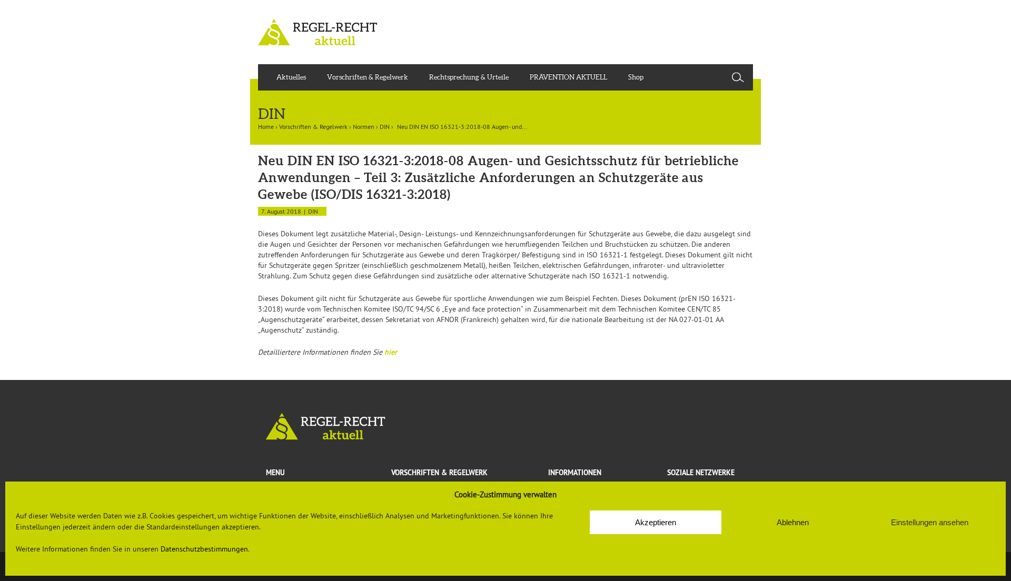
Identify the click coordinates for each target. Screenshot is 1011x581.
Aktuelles (291, 77)
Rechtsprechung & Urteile (469, 77)
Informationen (574, 472)
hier (390, 352)
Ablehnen (793, 522)
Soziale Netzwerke (701, 472)
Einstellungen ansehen (929, 522)
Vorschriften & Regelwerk (367, 77)
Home (266, 127)
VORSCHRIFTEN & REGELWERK (439, 472)
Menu (275, 472)
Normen (363, 127)
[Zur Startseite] (505, 426)
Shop (635, 77)
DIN (385, 127)
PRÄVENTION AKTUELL (568, 77)
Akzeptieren (655, 522)
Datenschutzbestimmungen (204, 549)
